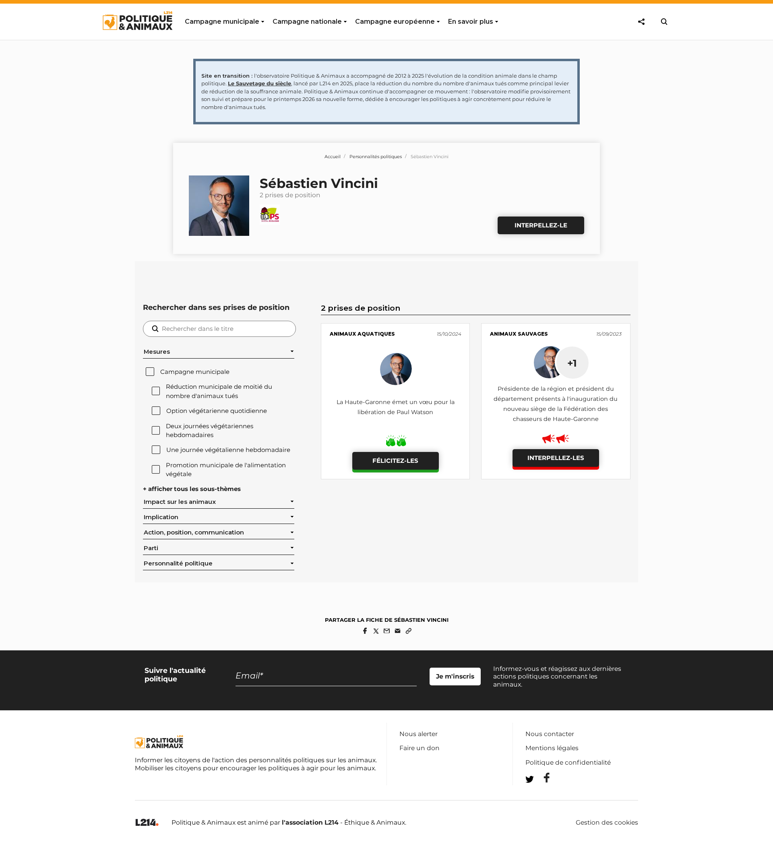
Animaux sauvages (519, 334)
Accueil (332, 156)
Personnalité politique (178, 563)
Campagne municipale (194, 371)
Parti (151, 548)
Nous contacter (549, 734)
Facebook (541, 778)
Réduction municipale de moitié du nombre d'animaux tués (219, 391)
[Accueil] (137, 37)
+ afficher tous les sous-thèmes (192, 489)
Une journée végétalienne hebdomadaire (228, 450)
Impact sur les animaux (180, 501)
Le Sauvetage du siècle (259, 83)
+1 (572, 363)
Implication (161, 517)
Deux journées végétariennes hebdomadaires (209, 431)
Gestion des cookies (607, 822)
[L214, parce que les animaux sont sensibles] (147, 822)
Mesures (157, 351)
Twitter (541, 794)
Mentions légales (552, 748)
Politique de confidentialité (568, 762)
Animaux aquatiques (362, 334)
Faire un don (419, 748)
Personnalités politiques (375, 156)
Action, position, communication (194, 532)
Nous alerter (418, 734)
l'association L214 (310, 822)
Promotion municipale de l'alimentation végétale (226, 470)
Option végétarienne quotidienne (216, 411)
